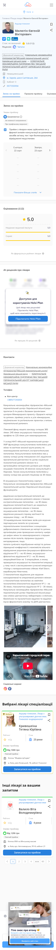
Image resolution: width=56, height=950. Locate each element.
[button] (51, 30)
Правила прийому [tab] (33, 93)
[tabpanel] (28, 399)
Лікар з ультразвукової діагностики (32, 801)
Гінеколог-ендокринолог (31, 719)
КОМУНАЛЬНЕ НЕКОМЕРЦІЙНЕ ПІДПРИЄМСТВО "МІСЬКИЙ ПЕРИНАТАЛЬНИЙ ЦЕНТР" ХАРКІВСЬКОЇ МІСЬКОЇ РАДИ (26, 65)
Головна (5, 18)
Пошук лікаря (16, 18)
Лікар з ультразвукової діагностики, (33, 715)
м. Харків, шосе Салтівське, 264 (22, 77)
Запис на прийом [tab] (11, 93)
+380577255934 (14, 399)
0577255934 (12, 86)
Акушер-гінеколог (22, 23)
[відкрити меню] (51, 5)
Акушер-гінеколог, (28, 713)
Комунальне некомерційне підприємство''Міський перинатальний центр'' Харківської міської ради (27, 58)
